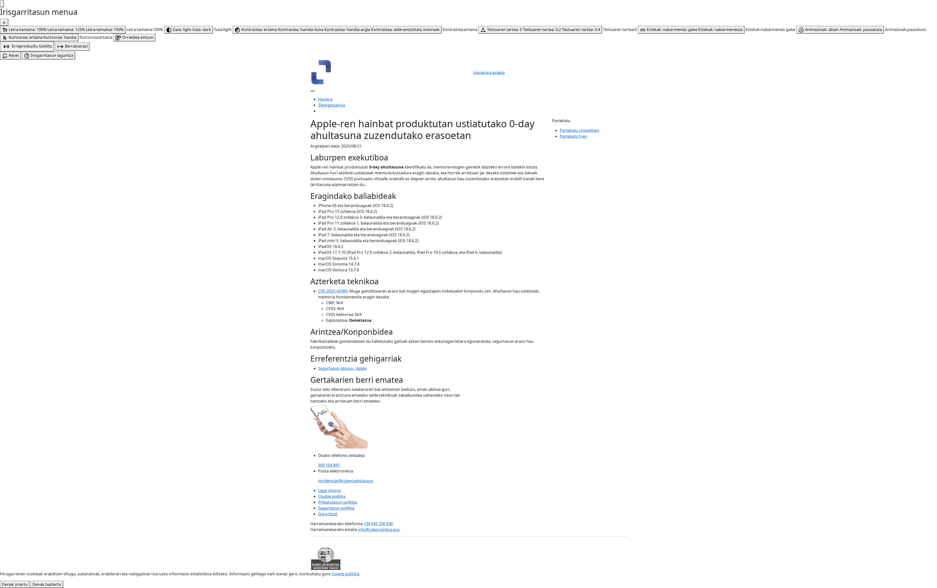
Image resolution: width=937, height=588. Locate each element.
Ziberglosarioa (331, 105)
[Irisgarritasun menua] (2, 3)
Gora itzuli (327, 514)
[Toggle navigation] (312, 91)
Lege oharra (329, 490)
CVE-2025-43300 (332, 291)
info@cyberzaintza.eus (379, 529)
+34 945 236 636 (378, 523)
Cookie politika (332, 496)
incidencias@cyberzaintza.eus (345, 480)
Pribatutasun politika (337, 502)
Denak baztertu (46, 584)
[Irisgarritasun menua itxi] (4, 22)
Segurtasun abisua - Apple (342, 368)
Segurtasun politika (336, 508)
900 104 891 (329, 465)
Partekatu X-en (573, 136)
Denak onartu (15, 584)
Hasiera (325, 99)
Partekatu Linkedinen (579, 130)
